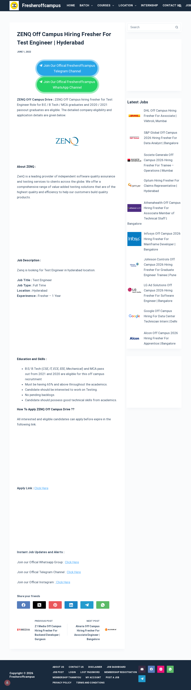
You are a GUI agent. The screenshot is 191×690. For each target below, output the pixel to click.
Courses (103, 5)
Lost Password (90, 672)
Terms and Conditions (90, 682)
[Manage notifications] (7, 683)
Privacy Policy (62, 682)
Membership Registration (120, 672)
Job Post (58, 672)
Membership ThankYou (67, 677)
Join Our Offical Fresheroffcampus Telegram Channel (69, 68)
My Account (93, 677)
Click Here (41, 488)
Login (72, 672)
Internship (149, 5)
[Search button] (176, 27)
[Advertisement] (67, 227)
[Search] (180, 5)
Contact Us (172, 5)
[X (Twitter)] (39, 605)
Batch (84, 5)
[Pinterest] (55, 605)
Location (126, 5)
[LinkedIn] (71, 605)
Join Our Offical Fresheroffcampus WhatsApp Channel (69, 84)
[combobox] (150, 27)
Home (71, 5)
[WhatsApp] (102, 605)
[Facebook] (23, 605)
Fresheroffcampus (41, 5)
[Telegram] (86, 605)
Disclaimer (95, 667)
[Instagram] (160, 669)
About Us (58, 667)
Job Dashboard (116, 667)
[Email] (141, 669)
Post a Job (112, 677)
